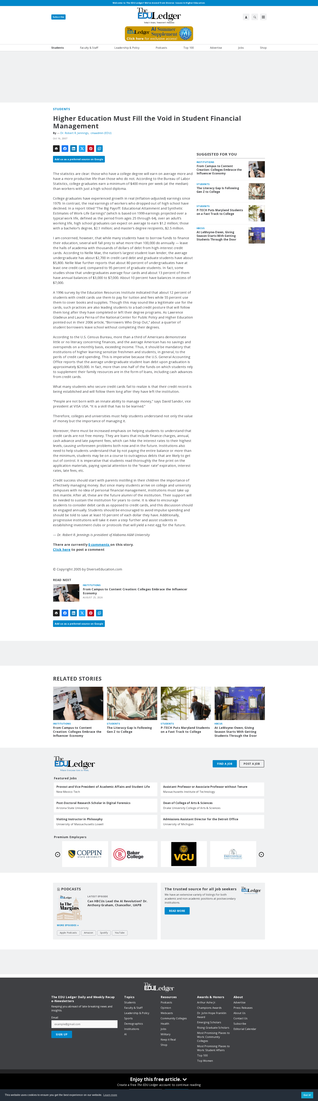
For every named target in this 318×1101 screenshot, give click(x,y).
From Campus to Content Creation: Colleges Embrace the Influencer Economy (135, 591)
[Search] (254, 17)
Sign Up (62, 1034)
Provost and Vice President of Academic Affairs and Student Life (103, 787)
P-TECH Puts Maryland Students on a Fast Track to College (220, 212)
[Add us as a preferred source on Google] (99, 148)
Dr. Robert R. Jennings (74, 133)
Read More (177, 911)
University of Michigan (178, 824)
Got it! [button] (307, 1095)
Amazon (88, 932)
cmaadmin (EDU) (101, 133)
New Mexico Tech (68, 792)
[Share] (65, 148)
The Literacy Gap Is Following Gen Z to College (218, 190)
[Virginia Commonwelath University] (85, 854)
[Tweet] (82, 148)
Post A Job (252, 764)
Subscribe (58, 17)
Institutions (92, 585)
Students (61, 109)
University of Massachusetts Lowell (80, 824)
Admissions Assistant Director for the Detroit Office (200, 819)
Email (54, 1017)
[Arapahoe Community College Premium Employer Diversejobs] (184, 854)
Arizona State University (72, 808)
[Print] (56, 148)
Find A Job (224, 764)
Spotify (104, 932)
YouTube (120, 932)
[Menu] (263, 17)
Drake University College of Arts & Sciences (191, 808)
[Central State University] (233, 854)
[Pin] (90, 148)
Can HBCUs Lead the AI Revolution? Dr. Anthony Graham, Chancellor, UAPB (117, 903)
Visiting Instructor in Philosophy (79, 819)
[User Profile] (246, 17)
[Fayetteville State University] (134, 854)
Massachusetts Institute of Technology (189, 792)
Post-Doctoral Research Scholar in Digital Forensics (93, 803)
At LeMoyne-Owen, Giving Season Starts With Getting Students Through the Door (216, 235)
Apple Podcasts (68, 932)
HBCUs (201, 228)
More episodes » (68, 925)
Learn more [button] (110, 1095)
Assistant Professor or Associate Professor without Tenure (205, 787)
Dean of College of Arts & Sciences (188, 803)
